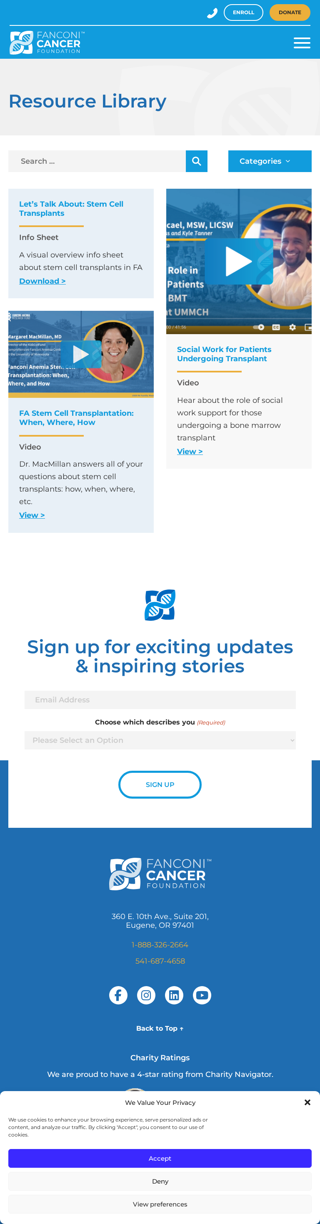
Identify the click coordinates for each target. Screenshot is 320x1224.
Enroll (243, 12)
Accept (160, 1158)
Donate (290, 12)
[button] (307, 1102)
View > (190, 451)
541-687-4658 (160, 961)
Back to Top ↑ (160, 1028)
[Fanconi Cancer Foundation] (47, 43)
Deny (160, 1181)
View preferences (160, 1204)
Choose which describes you (160, 722)
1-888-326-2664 (160, 944)
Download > (42, 281)
